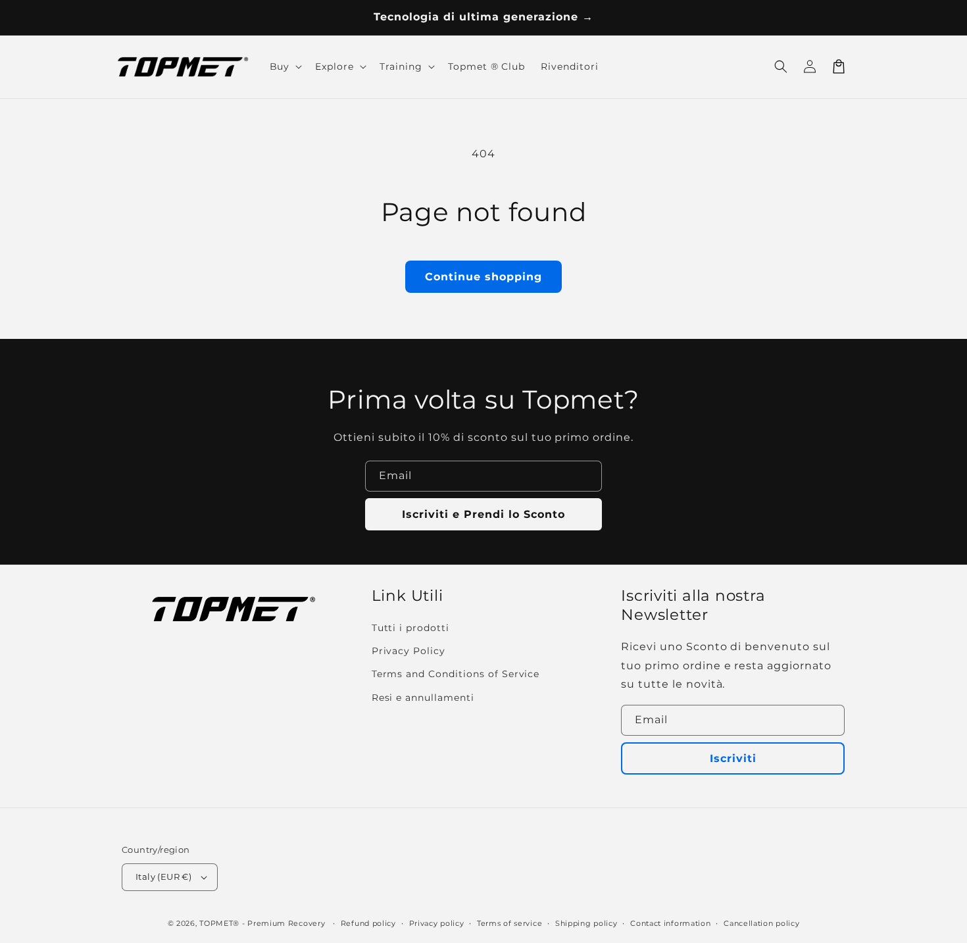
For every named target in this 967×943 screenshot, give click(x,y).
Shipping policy (586, 923)
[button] (780, 66)
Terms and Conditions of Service (456, 674)
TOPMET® (219, 923)
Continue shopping (483, 276)
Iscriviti (733, 758)
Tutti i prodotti (410, 628)
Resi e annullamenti (423, 697)
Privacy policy (436, 923)
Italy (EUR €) (163, 876)
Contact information (670, 923)
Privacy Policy (408, 651)
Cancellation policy (761, 923)
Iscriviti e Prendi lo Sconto (483, 514)
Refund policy (368, 923)
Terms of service (509, 923)
